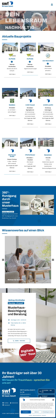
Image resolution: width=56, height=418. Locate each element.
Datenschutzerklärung (37, 415)
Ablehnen (37, 412)
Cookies (30, 415)
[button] (53, 399)
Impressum (44, 415)
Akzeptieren (25, 412)
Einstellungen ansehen (48, 412)
